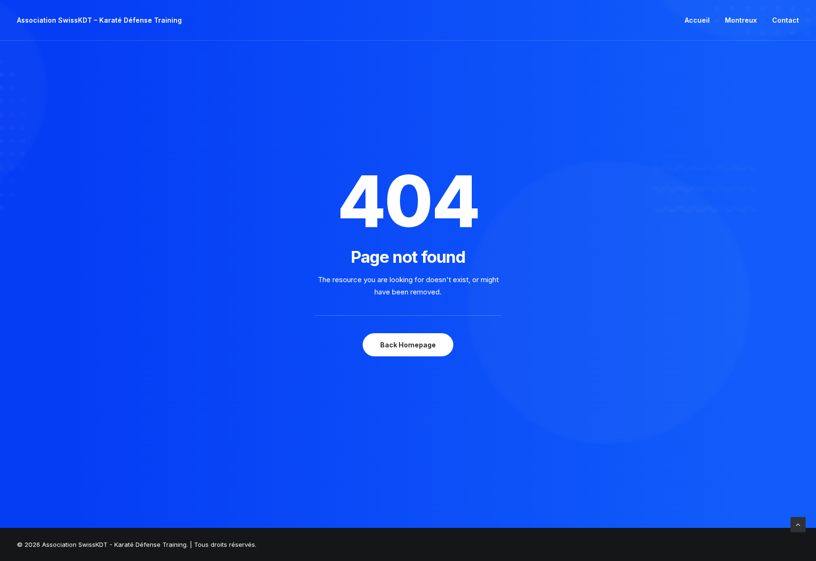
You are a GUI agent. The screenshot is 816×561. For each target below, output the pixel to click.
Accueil (697, 20)
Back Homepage (408, 345)
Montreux (741, 20)
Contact (785, 20)
